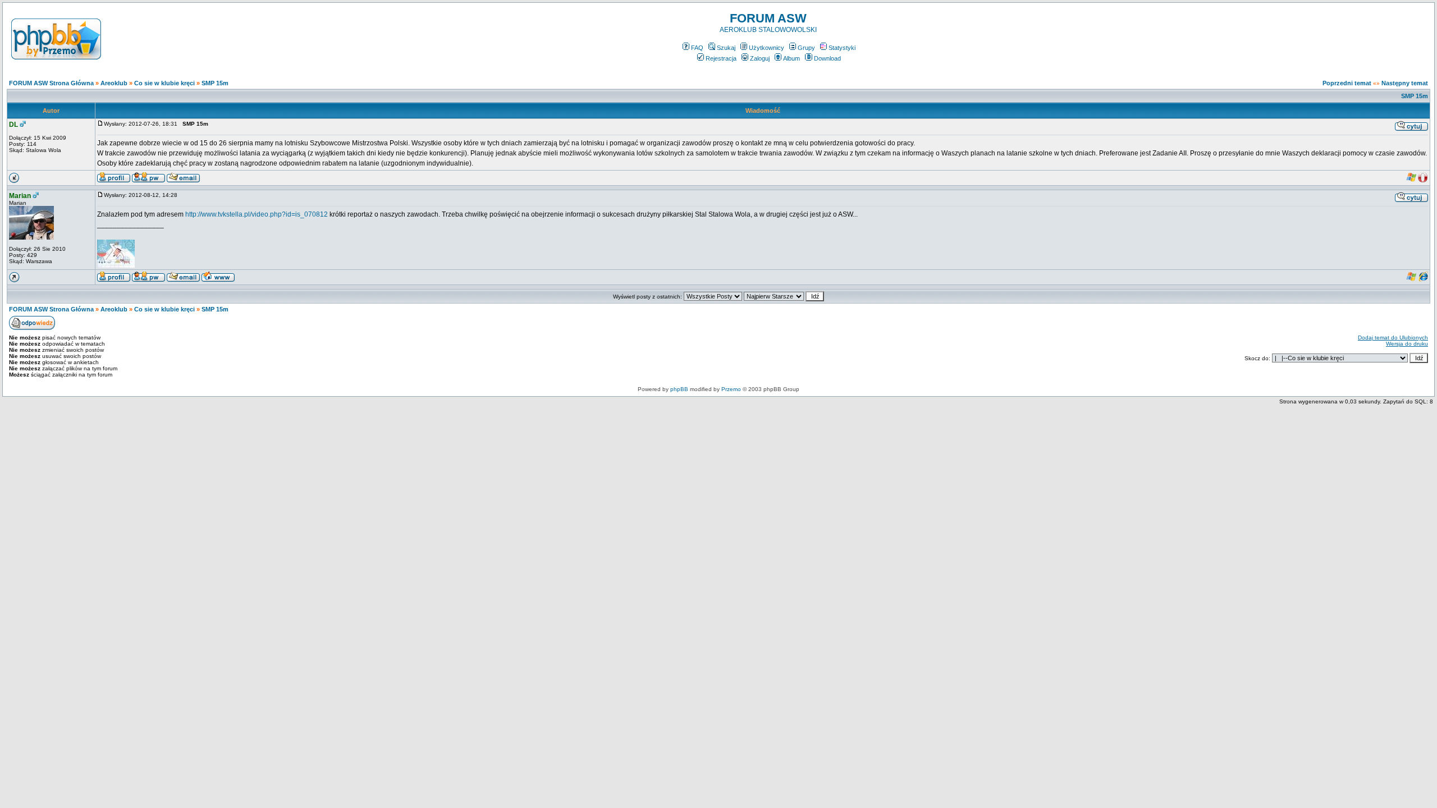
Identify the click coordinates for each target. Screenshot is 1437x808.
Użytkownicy (766, 47)
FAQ (697, 47)
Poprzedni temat (1346, 83)
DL (13, 124)
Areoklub (113, 83)
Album (791, 58)
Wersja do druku (1407, 344)
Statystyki (842, 47)
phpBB (679, 389)
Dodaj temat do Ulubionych (1393, 337)
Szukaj (726, 47)
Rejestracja (721, 58)
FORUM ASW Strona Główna (51, 83)
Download (827, 58)
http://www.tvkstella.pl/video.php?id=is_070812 (256, 214)
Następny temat (1404, 83)
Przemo (731, 389)
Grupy (806, 47)
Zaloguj (760, 58)
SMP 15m (215, 83)
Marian (20, 196)
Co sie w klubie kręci (164, 83)
